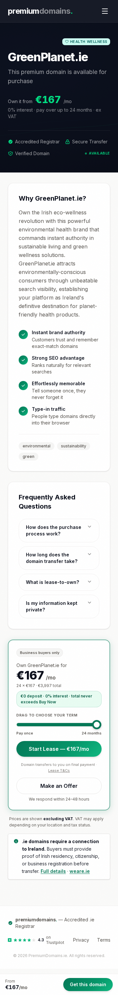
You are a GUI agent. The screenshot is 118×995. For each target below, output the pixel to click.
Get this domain (88, 984)
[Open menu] (105, 11)
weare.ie (79, 871)
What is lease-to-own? (52, 582)
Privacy (81, 940)
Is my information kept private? (51, 606)
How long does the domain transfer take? (51, 558)
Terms (103, 940)
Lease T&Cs (59, 770)
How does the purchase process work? (53, 530)
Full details (53, 871)
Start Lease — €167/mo (59, 749)
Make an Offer (59, 786)
